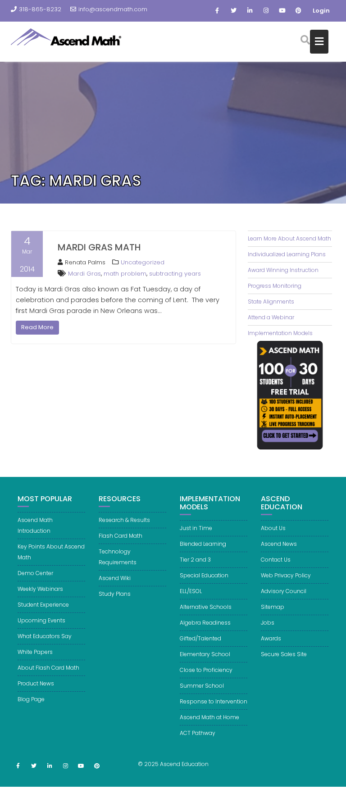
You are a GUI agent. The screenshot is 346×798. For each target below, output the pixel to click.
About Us (273, 528)
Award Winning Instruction (283, 270)
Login (321, 10)
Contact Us (276, 559)
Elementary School (205, 654)
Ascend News (279, 544)
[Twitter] (233, 11)
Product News (36, 683)
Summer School (202, 685)
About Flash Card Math (48, 667)
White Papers (35, 652)
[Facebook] (217, 11)
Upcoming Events (41, 620)
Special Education (204, 575)
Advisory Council (283, 591)
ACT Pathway (197, 733)
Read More (37, 327)
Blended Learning (203, 544)
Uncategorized (142, 262)
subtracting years (175, 273)
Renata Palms (85, 262)
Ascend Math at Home (209, 717)
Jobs (267, 622)
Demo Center (35, 573)
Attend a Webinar (271, 317)
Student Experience (43, 604)
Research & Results (124, 520)
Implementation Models (280, 333)
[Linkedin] (249, 11)
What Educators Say (45, 636)
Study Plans (115, 594)
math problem (125, 273)
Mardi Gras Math (99, 247)
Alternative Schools (206, 607)
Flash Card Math (120, 536)
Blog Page (31, 699)
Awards (271, 638)
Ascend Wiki (115, 578)
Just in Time (196, 528)
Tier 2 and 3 (195, 559)
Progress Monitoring (274, 286)
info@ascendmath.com (112, 9)
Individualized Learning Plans (287, 254)
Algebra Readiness (205, 622)
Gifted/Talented (200, 638)
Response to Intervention (213, 701)
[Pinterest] (298, 11)
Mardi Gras (84, 273)
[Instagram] (266, 11)
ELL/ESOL (191, 591)
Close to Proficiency (206, 670)
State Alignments (271, 301)
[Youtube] (282, 11)
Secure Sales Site (284, 654)
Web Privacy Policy (286, 575)
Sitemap (272, 607)
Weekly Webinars (40, 589)
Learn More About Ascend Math (289, 238)
